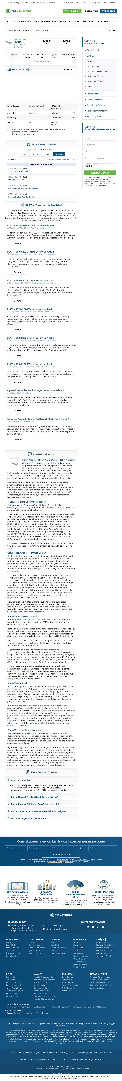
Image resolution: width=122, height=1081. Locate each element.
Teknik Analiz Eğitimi (14, 988)
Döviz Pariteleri (94, 50)
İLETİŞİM (100, 939)
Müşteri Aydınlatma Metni (31, 1059)
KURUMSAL (68, 974)
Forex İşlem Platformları (98, 110)
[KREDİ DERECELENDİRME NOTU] (75, 885)
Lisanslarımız (67, 977)
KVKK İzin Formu (50, 1059)
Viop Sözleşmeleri (58, 948)
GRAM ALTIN (93, 66)
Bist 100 (76, 950)
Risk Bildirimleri (94, 1052)
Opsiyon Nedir (34, 945)
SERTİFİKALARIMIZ (104, 892)
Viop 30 (54, 950)
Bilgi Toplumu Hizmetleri (44, 1052)
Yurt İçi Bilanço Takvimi (44, 999)
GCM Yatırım (37, 1069)
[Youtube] (93, 927)
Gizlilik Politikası (79, 1052)
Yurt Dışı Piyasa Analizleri (44, 980)
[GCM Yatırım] (18, 12)
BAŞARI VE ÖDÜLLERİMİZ (47, 893)
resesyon (11, 606)
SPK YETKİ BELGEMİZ (17, 892)
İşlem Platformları (13, 953)
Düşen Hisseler (79, 959)
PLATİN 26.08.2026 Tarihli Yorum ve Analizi (30, 337)
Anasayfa (13, 1052)
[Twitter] (88, 927)
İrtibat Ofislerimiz (103, 948)
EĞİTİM (9, 974)
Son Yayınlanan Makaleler (17, 1004)
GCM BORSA (79, 939)
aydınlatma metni (106, 183)
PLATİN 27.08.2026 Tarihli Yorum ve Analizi (30, 309)
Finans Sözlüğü (12, 996)
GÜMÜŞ (90, 86)
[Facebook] (83, 927)
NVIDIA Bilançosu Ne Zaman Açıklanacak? (89, 1007)
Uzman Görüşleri (41, 982)
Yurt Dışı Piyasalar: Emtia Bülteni (41, 228)
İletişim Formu (102, 942)
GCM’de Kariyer (68, 988)
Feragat (16, 134)
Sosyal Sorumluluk (70, 985)
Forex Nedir (11, 945)
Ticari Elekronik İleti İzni (68, 1059)
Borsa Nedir (78, 945)
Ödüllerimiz (67, 980)
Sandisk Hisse (42, 1013)
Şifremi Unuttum (97, 988)
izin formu (88, 185)
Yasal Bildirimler (25, 1052)
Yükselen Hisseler (80, 962)
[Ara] (114, 21)
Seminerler (10, 977)
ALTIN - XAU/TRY (94, 81)
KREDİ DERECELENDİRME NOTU (75, 894)
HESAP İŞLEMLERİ (99, 974)
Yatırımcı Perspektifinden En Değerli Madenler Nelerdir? (38, 419)
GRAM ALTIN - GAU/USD (98, 71)
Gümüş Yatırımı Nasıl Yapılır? (19, 1007)
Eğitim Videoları (13, 982)
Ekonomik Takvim (41, 991)
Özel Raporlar (39, 985)
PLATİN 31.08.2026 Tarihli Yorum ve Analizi (30, 225)
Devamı (18, 243)
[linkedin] (98, 927)
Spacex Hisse (12, 1013)
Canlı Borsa (78, 948)
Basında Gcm (67, 982)
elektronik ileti (96, 179)
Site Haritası (101, 953)
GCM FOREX (12, 939)
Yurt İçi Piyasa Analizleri (44, 977)
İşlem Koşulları (27, 134)
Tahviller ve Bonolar (96, 105)
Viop (53, 942)
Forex (8, 30)
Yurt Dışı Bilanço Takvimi (44, 996)
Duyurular (66, 991)
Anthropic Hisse (27, 1013)
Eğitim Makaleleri (13, 985)
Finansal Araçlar (40, 988)
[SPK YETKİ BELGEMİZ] (18, 885)
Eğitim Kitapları (12, 993)
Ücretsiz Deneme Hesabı (100, 977)
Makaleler (29, 393)
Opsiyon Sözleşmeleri (37, 948)
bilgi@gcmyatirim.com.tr (57, 929)
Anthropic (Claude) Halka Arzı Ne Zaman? (51, 1007)
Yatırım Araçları (12, 948)
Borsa (75, 942)
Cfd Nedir (10, 950)
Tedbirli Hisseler (79, 967)
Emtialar (36, 30)
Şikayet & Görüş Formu (105, 945)
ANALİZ (38, 974)
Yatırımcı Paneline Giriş (99, 982)
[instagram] (103, 927)
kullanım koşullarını (91, 181)
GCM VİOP (56, 939)
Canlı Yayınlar (11, 980)
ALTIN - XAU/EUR (95, 76)
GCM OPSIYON (36, 939)
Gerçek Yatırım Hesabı (99, 980)
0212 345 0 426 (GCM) (56, 925)
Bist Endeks (78, 953)
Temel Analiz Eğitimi (14, 991)
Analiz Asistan (40, 993)
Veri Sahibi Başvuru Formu (91, 1059)
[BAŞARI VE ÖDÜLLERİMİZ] (46, 885)
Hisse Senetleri (94, 93)
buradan (65, 1078)
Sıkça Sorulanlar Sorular (106, 950)
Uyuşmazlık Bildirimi (104, 956)
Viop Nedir (55, 945)
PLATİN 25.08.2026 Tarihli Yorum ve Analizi (30, 364)
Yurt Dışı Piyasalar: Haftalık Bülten (42, 254)
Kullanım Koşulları (63, 1052)
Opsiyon (32, 942)
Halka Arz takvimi (80, 964)
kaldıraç (60, 654)
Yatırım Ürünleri (21, 30)
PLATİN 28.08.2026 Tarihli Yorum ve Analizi (30, 251)
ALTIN (89, 61)
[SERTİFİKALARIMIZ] (104, 885)
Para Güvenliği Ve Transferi (101, 985)
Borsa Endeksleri (95, 99)
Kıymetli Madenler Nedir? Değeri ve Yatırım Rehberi (35, 390)
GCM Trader (55, 788)
